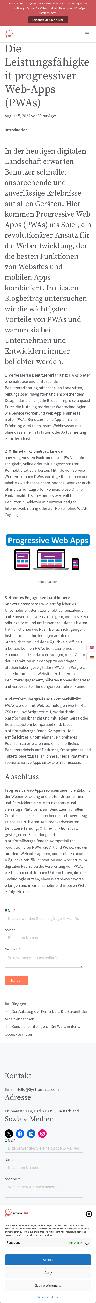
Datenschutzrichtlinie (48, 1297)
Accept (48, 1259)
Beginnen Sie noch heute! (48, 20)
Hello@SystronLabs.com (37, 1089)
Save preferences (48, 1285)
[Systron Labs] (9, 34)
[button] (89, 1214)
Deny (48, 1272)
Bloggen (18, 1003)
